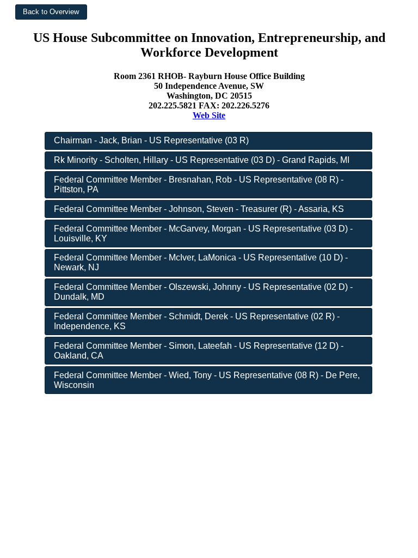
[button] (51, 12)
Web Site (209, 115)
